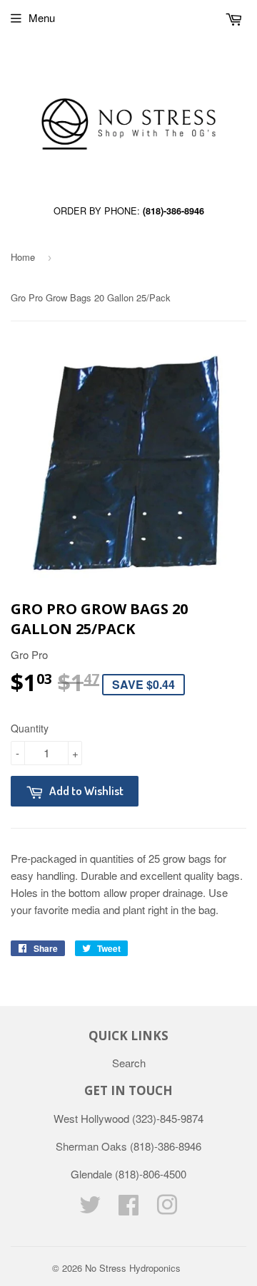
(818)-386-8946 (173, 210)
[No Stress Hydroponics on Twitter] (90, 1208)
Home (23, 257)
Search (129, 1062)
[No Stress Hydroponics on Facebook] (128, 1208)
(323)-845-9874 (167, 1118)
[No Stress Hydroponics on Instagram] (167, 1208)
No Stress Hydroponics (133, 1268)
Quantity (30, 728)
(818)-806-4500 (150, 1173)
